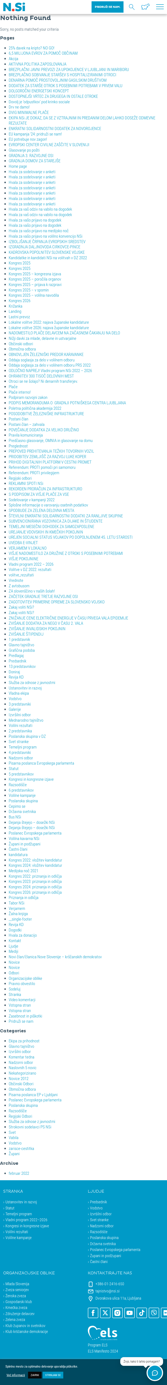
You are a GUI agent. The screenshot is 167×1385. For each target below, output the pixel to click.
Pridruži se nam (21, 1021)
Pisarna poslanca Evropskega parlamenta (41, 763)
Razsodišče (18, 784)
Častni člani (18, 849)
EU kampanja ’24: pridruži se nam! (35, 134)
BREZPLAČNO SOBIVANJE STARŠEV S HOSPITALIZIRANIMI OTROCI (62, 74)
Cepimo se (17, 806)
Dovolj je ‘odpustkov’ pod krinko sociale (39, 101)
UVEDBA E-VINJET (23, 542)
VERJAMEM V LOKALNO (28, 548)
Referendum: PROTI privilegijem (34, 472)
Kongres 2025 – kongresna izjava (35, 273)
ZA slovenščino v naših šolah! (32, 591)
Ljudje (13, 946)
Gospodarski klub (18, 1301)
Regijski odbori (20, 478)
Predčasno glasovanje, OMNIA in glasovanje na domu (51, 440)
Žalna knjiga (18, 913)
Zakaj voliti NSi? (21, 607)
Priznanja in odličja (23, 897)
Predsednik (17, 661)
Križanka (15, 306)
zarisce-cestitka (21, 1148)
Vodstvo (15, 698)
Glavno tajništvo (21, 644)
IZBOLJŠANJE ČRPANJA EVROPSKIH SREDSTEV (47, 241)
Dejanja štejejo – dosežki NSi (32, 822)
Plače (13, 386)
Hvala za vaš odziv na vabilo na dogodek (40, 209)
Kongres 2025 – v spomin (29, 290)
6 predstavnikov (21, 790)
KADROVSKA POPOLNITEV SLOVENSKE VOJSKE (47, 252)
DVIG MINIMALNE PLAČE (29, 112)
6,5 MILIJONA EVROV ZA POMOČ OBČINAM (43, 53)
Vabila (13, 1137)
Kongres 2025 (19, 263)
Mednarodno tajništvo (26, 720)
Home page (18, 166)
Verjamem (17, 908)
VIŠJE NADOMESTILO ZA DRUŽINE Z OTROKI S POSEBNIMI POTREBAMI (66, 553)
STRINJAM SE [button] (53, 1375)
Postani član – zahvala (27, 424)
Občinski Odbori (21, 1083)
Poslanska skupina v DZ (27, 736)
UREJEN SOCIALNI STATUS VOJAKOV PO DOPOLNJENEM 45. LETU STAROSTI (71, 537)
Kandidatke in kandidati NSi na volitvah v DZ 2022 (48, 257)
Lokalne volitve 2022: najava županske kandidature (49, 322)
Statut (14, 768)
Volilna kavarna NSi (24, 838)
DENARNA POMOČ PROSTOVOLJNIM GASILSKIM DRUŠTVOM (58, 80)
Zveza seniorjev (17, 1289)
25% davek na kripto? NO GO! (31, 48)
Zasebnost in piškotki (25, 1016)
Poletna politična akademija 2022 (35, 408)
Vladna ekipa (19, 693)
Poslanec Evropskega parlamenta (35, 833)
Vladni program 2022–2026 (26, 1219)
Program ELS (97, 1345)
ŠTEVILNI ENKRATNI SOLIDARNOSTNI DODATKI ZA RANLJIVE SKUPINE (66, 515)
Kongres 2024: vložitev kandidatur (35, 865)
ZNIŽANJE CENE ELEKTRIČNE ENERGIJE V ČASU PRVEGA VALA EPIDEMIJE (68, 618)
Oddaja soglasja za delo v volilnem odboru (42, 359)
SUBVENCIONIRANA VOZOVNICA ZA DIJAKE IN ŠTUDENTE (55, 521)
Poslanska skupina (23, 800)
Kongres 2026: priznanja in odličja (35, 892)
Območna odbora (22, 349)
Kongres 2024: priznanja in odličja (35, 886)
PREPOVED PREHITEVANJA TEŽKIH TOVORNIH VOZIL (51, 451)
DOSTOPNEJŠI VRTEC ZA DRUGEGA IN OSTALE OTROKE (53, 96)
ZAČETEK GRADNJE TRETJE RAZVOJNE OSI (43, 596)
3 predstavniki (20, 704)
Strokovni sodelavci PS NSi (30, 1126)
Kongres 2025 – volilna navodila (34, 295)
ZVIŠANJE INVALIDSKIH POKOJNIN (37, 628)
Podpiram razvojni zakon (28, 397)
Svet (12, 1132)
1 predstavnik (19, 639)
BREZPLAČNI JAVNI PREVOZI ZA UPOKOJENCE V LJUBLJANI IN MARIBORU (69, 69)
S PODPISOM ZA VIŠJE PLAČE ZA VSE (39, 494)
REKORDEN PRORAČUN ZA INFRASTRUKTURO (45, 488)
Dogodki (15, 930)
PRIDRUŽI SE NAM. (107, 7)
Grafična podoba (22, 650)
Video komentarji (22, 999)
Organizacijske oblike (25, 978)
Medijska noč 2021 (23, 870)
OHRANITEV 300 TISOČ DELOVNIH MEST (41, 376)
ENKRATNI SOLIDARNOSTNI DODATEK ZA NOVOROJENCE (55, 128)
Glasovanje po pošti (24, 150)
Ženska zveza (15, 1295)
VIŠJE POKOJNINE (23, 558)
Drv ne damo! (19, 107)
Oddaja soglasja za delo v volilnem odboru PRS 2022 (50, 365)
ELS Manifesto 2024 (103, 1351)
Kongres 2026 (19, 300)
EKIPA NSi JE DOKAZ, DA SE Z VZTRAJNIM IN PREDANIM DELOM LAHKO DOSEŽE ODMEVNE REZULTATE (82, 120)
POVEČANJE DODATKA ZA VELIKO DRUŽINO (44, 429)
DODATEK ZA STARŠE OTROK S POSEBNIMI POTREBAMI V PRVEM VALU (65, 85)
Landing (15, 311)
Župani (14, 1153)
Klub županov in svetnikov (25, 1325)
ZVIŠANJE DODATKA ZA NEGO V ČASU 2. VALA (46, 623)
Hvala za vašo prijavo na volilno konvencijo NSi (45, 236)
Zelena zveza (15, 1319)
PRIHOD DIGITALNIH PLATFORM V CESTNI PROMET (50, 462)
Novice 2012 (18, 1078)
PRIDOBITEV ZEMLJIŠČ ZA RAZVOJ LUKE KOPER (47, 456)
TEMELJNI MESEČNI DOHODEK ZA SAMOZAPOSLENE (51, 526)
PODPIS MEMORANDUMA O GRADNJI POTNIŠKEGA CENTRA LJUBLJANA (67, 402)
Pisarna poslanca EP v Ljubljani (33, 1094)
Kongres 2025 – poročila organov (35, 279)
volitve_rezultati (21, 574)
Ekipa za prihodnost (24, 1040)
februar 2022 (19, 1173)
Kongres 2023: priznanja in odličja (35, 881)
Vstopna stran (20, 1005)
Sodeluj (14, 989)
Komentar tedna (21, 1057)
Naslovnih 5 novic (23, 1067)
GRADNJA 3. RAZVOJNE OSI (31, 155)
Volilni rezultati (20, 725)
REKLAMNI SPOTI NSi (26, 483)
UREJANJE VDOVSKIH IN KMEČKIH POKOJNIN (46, 532)
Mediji (13, 951)
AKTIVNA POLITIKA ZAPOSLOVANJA (37, 64)
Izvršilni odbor (20, 714)
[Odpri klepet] (155, 1373)
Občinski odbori (21, 343)
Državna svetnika (22, 811)
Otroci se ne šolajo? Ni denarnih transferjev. (43, 381)
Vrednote (16, 580)
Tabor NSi (16, 903)
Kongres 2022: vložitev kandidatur (35, 860)
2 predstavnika (20, 730)
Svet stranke (19, 741)
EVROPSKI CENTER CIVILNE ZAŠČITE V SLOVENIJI (49, 144)
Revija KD (16, 677)
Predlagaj (16, 655)
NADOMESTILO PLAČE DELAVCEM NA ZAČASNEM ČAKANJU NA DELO (64, 332)
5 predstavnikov (21, 774)
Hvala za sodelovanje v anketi (32, 171)
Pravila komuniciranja (26, 435)
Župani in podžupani (24, 844)
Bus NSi (15, 816)
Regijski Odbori (20, 1116)
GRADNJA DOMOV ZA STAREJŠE (34, 160)
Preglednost (18, 446)
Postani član (18, 419)
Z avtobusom (19, 585)
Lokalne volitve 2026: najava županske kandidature (49, 327)
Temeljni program (23, 747)
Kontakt (15, 940)
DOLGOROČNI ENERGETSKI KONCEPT (39, 90)
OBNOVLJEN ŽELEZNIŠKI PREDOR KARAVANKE (46, 354)
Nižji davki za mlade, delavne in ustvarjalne (42, 338)
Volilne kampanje (22, 795)
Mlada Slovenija (17, 1283)
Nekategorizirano (22, 1073)
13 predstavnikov (22, 666)
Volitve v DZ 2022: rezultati (30, 569)
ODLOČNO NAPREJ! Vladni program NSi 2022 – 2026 (50, 370)
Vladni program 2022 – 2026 (31, 564)
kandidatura (18, 854)
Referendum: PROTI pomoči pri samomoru (42, 467)
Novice (14, 962)
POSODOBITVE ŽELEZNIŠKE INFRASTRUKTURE (46, 413)
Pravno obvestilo (22, 983)
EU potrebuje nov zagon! (28, 139)
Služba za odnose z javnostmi (32, 682)
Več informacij (16, 1375)
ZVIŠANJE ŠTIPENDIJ (26, 634)
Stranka (15, 994)
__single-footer (20, 919)
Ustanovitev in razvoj (25, 688)
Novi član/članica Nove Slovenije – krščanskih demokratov (55, 956)
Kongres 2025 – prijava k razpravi (35, 284)
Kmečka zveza (16, 1307)
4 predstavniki (20, 752)
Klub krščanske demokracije (26, 1331)
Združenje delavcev (20, 1313)
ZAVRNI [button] (35, 1375)
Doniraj (14, 671)
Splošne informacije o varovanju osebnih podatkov (48, 505)
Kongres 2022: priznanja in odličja (35, 876)
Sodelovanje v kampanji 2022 (32, 499)
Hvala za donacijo (23, 935)
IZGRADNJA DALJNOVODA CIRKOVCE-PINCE (44, 246)
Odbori (14, 972)
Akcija (13, 58)
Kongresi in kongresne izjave (31, 779)
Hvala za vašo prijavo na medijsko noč (39, 230)
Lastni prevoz (19, 316)
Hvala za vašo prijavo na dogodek (35, 220)
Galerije (15, 709)
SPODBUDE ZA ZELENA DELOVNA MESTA (41, 510)
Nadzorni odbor (21, 757)
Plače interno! (20, 392)
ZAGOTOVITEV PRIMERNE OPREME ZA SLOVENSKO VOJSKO (57, 601)
